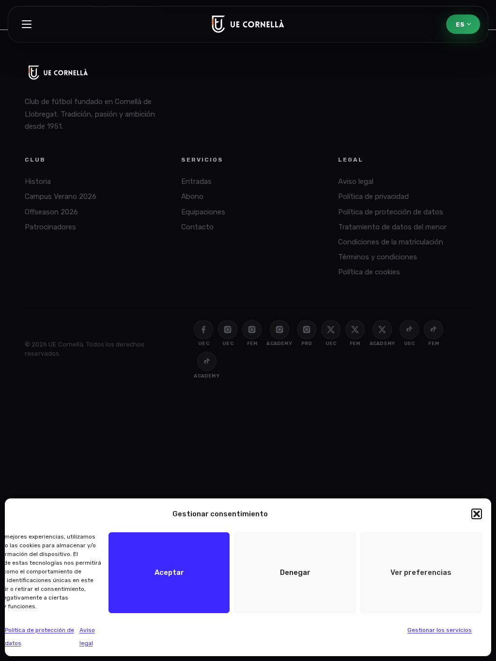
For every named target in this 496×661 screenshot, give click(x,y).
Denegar (295, 572)
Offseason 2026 (51, 212)
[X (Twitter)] (331, 329)
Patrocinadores (50, 227)
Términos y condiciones (377, 257)
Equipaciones (203, 212)
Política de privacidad (373, 196)
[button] (476, 514)
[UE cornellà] (248, 24)
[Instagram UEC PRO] (306, 329)
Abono (192, 196)
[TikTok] (409, 329)
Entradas (196, 181)
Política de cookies (369, 272)
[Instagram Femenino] (252, 329)
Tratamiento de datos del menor (392, 227)
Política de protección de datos (390, 212)
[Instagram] (227, 329)
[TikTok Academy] (207, 361)
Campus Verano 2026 (60, 196)
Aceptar (169, 572)
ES (460, 24)
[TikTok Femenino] (433, 329)
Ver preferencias (420, 572)
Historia (38, 181)
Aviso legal (355, 181)
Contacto (197, 227)
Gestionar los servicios (439, 630)
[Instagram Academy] (279, 329)
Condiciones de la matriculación (390, 242)
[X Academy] (382, 329)
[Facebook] (203, 329)
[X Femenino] (355, 329)
